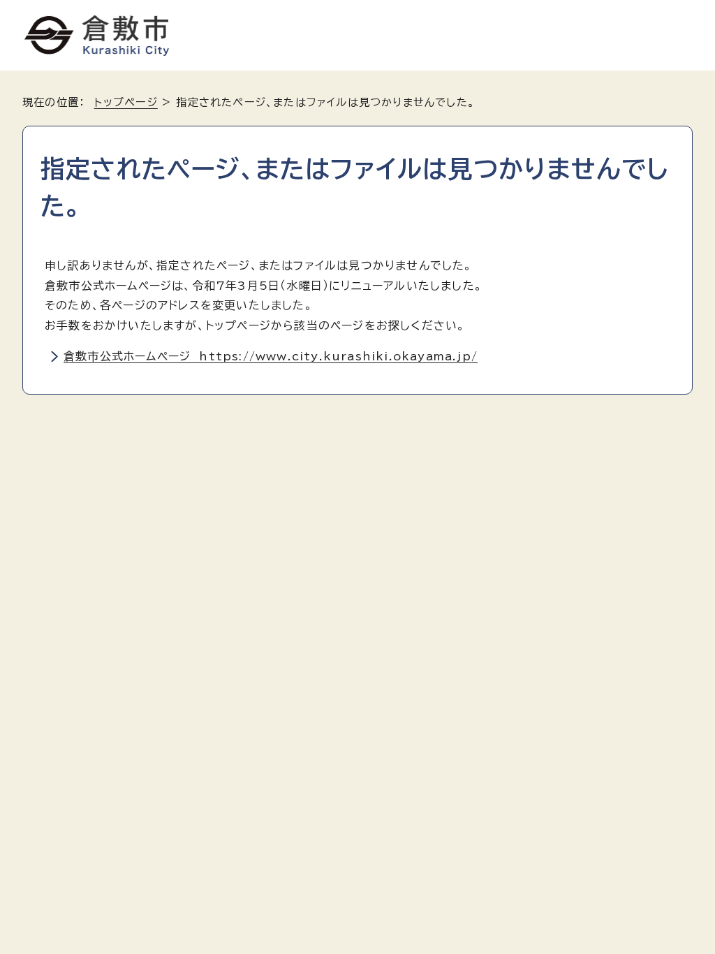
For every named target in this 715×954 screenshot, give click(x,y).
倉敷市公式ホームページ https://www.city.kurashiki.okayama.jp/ (271, 356)
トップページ (126, 102)
